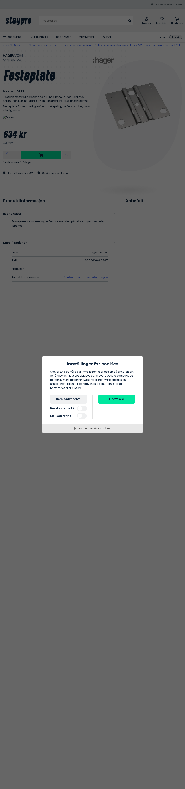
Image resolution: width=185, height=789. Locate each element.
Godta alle (116, 399)
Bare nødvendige (68, 399)
